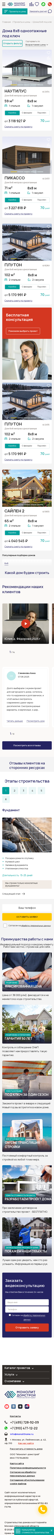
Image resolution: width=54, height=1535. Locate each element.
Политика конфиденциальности (28, 1467)
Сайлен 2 (14, 511)
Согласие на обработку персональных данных (23, 1474)
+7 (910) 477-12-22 (24, 1428)
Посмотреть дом (36, 721)
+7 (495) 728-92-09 (24, 1422)
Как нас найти (26, 1443)
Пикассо (14, 178)
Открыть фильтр (12, 43)
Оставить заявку (27, 916)
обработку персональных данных (36, 925)
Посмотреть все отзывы (27, 745)
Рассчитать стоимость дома (26, 1448)
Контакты (15, 1416)
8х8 (6, 563)
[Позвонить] (42, 1509)
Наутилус (15, 91)
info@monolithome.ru (21, 1434)
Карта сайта (17, 1463)
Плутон (13, 265)
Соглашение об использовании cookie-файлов (27, 1482)
